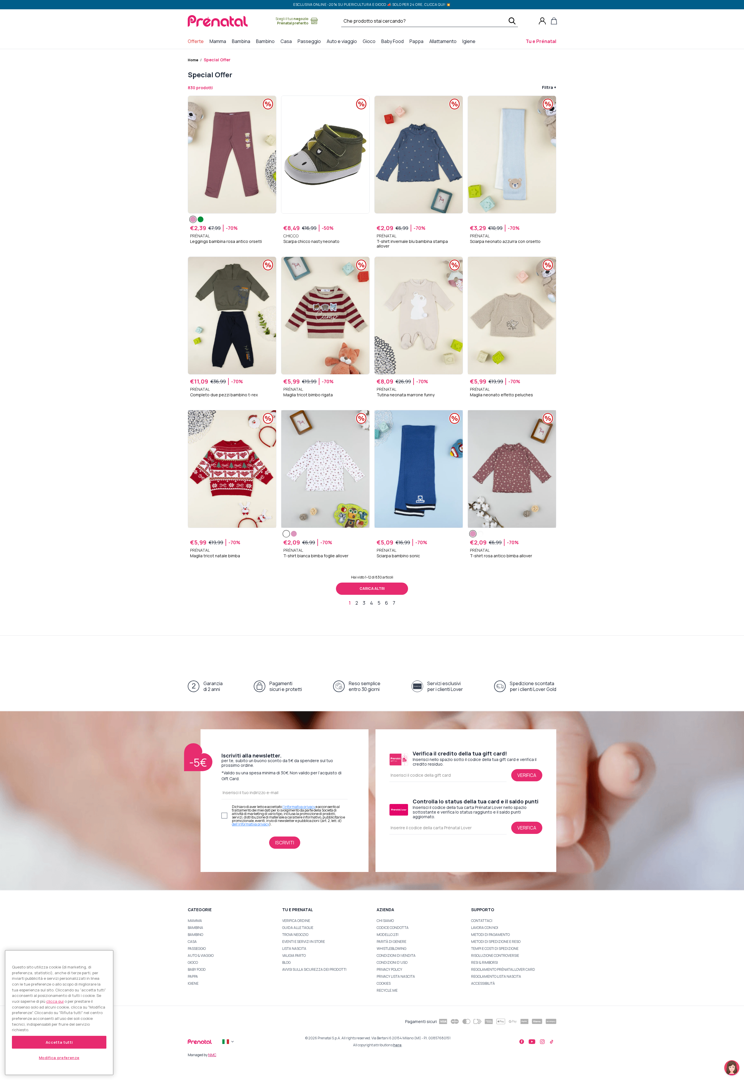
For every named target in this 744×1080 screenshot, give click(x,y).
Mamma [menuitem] (219, 41)
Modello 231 (387, 934)
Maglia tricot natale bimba (215, 556)
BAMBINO (195, 934)
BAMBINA (195, 927)
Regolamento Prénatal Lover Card (503, 969)
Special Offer (217, 59)
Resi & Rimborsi (484, 962)
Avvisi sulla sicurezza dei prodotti (314, 969)
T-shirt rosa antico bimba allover (501, 556)
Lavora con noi (484, 927)
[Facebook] (521, 1041)
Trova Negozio (295, 934)
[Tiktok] (551, 1041)
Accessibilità (483, 983)
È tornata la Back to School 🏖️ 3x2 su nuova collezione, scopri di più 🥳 (372, 5)
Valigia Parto (294, 955)
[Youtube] (532, 1041)
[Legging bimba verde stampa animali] (200, 219)
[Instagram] (542, 1041)
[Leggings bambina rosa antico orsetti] (193, 219)
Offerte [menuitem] (197, 41)
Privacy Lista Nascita (396, 976)
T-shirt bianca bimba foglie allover (315, 556)
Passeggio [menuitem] (310, 41)
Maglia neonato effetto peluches (501, 395)
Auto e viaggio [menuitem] (343, 41)
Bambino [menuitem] (266, 41)
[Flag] (229, 1041)
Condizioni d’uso (392, 962)
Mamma (195, 920)
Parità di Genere (391, 941)
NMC (212, 1054)
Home (193, 60)
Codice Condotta (393, 927)
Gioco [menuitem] (370, 41)
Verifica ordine (296, 920)
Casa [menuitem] (287, 41)
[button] (731, 1067)
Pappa (193, 976)
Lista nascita (294, 948)
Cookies (384, 983)
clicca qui (55, 1001)
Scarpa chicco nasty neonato (311, 241)
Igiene (193, 983)
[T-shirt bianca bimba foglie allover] (286, 534)
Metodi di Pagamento (490, 934)
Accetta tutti (59, 1042)
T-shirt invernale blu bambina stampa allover (412, 243)
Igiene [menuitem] (470, 41)
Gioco (193, 962)
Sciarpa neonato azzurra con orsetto (505, 241)
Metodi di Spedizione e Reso (496, 941)
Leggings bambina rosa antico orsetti (226, 241)
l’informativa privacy (299, 806)
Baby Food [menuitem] (393, 41)
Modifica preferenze (59, 1057)
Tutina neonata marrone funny (405, 395)
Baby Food (197, 969)
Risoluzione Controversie (495, 955)
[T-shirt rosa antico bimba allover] (294, 534)
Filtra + (549, 87)
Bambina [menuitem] (242, 41)
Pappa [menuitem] (417, 41)
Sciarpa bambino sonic (398, 556)
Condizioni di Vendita (396, 955)
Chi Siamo (385, 920)
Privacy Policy (389, 969)
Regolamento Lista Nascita (496, 976)
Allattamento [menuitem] (444, 41)
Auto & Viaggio (201, 955)
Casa (192, 941)
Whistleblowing (391, 948)
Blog (286, 962)
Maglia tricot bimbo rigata (308, 395)
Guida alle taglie (297, 927)
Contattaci (481, 920)
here (397, 1045)
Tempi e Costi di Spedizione (494, 948)
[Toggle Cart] (554, 21)
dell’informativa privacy (250, 824)
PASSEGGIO (197, 948)
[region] (59, 1012)
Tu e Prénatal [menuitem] (542, 41)
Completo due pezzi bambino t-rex (224, 395)
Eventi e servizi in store (303, 941)
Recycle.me (387, 990)
